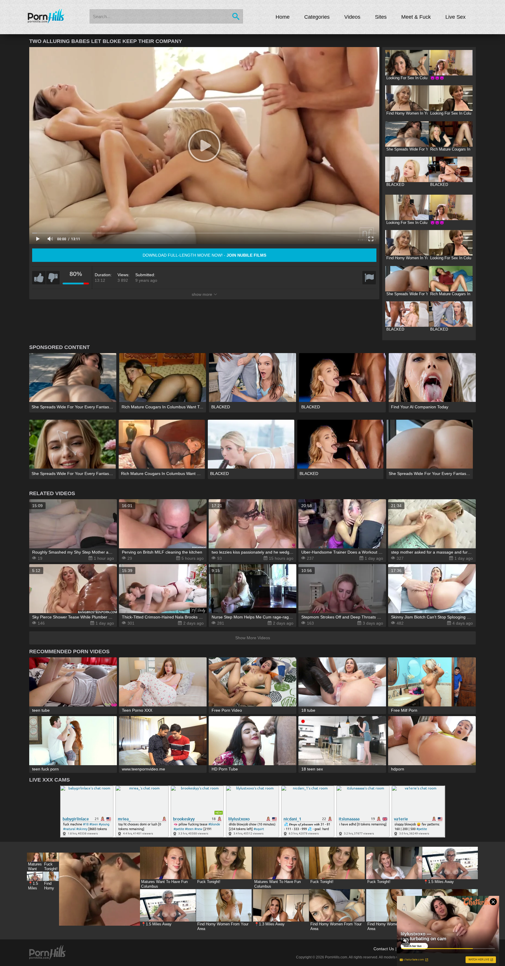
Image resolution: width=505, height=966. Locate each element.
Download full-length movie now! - (204, 255)
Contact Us (383, 948)
